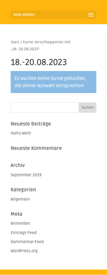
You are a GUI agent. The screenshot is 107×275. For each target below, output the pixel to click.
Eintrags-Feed (24, 232)
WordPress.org (24, 250)
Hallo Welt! (21, 133)
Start (15, 42)
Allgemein (20, 199)
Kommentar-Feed (27, 241)
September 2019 (26, 175)
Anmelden (20, 223)
